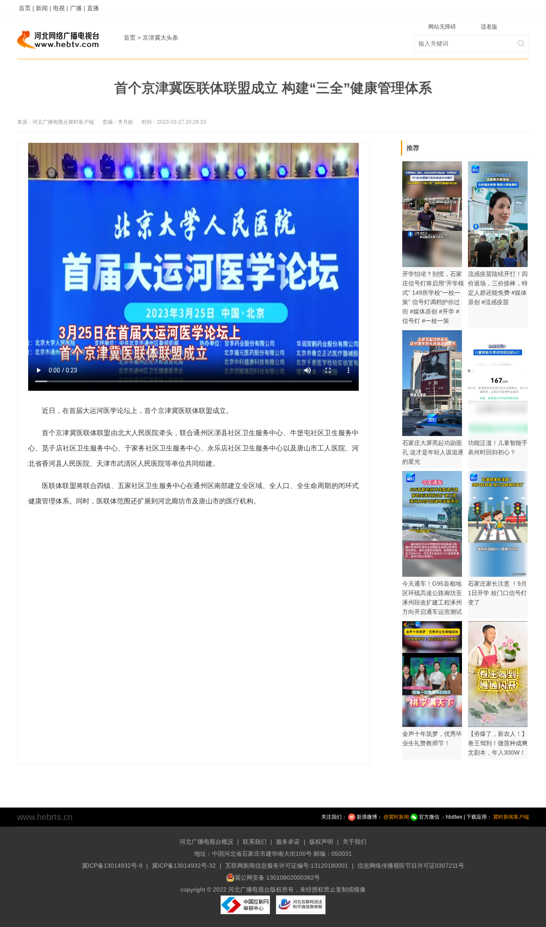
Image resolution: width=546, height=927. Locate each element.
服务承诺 (288, 841)
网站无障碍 (442, 26)
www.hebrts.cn (45, 817)
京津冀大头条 (160, 37)
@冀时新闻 (396, 817)
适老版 (489, 26)
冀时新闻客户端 (511, 817)
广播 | (77, 8)
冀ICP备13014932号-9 (112, 865)
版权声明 (321, 841)
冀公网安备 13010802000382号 (277, 877)
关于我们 (354, 841)
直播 (93, 8)
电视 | (60, 8)
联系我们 (255, 841)
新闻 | (43, 8)
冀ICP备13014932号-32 (184, 865)
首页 (130, 37)
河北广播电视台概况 (206, 841)
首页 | (26, 8)
